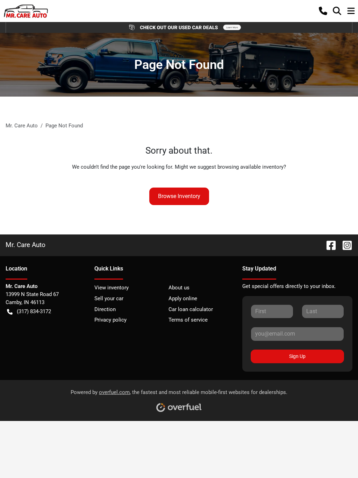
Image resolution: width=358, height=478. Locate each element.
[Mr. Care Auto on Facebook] (328, 245)
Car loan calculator (191, 309)
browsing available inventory (250, 167)
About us (179, 287)
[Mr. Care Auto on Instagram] (344, 245)
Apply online (183, 298)
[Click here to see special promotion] (179, 27)
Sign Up (297, 356)
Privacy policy (110, 320)
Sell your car (108, 298)
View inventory (111, 287)
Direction (105, 309)
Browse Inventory (179, 196)
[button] (323, 11)
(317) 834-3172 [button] (34, 311)
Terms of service (188, 320)
